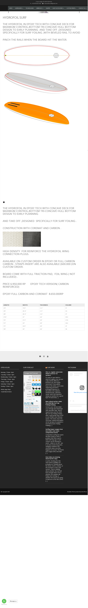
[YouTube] (47, 356)
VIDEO (10, 8)
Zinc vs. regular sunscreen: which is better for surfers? (54, 373)
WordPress (84, 491)
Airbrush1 (39, 8)
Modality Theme (71, 491)
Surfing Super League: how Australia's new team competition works (54, 430)
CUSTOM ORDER (71, 8)
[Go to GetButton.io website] (4, 604)
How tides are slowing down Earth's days (53, 458)
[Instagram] (44, 356)
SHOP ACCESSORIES (58, 8)
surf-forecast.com (35, 407)
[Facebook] (40, 356)
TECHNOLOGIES (30, 8)
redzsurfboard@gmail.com (50, 3)
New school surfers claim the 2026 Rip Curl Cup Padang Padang (54, 403)
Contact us (82, 8)
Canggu (26, 407)
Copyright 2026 (6, 491)
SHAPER (48, 8)
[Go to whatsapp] (4, 601)
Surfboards (18, 8)
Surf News (51, 367)
